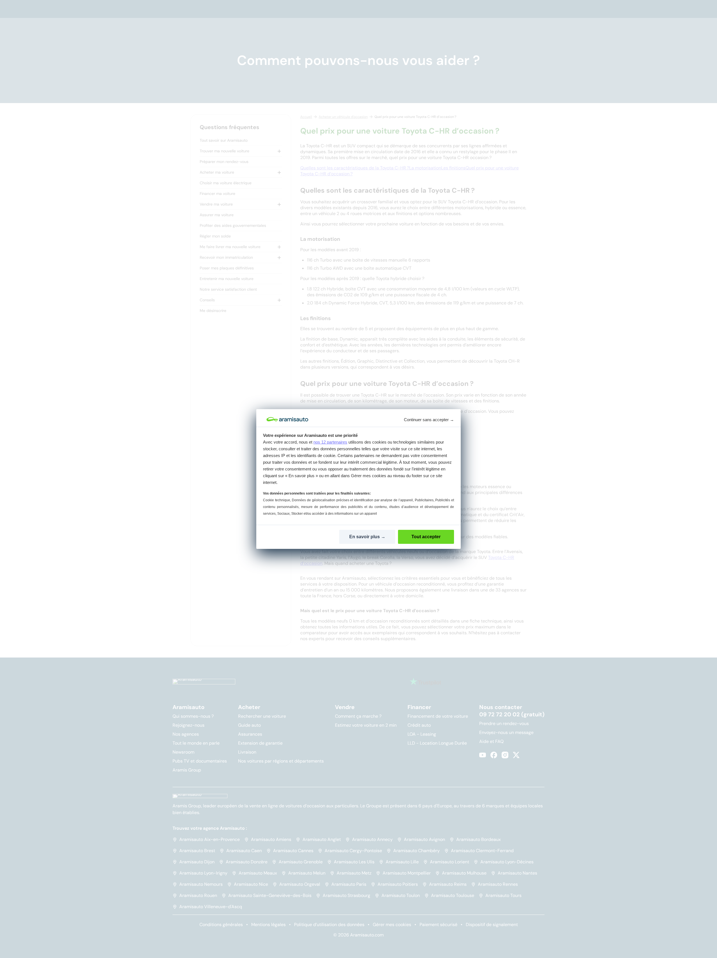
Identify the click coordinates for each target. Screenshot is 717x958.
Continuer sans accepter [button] (429, 419)
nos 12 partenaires (330, 442)
